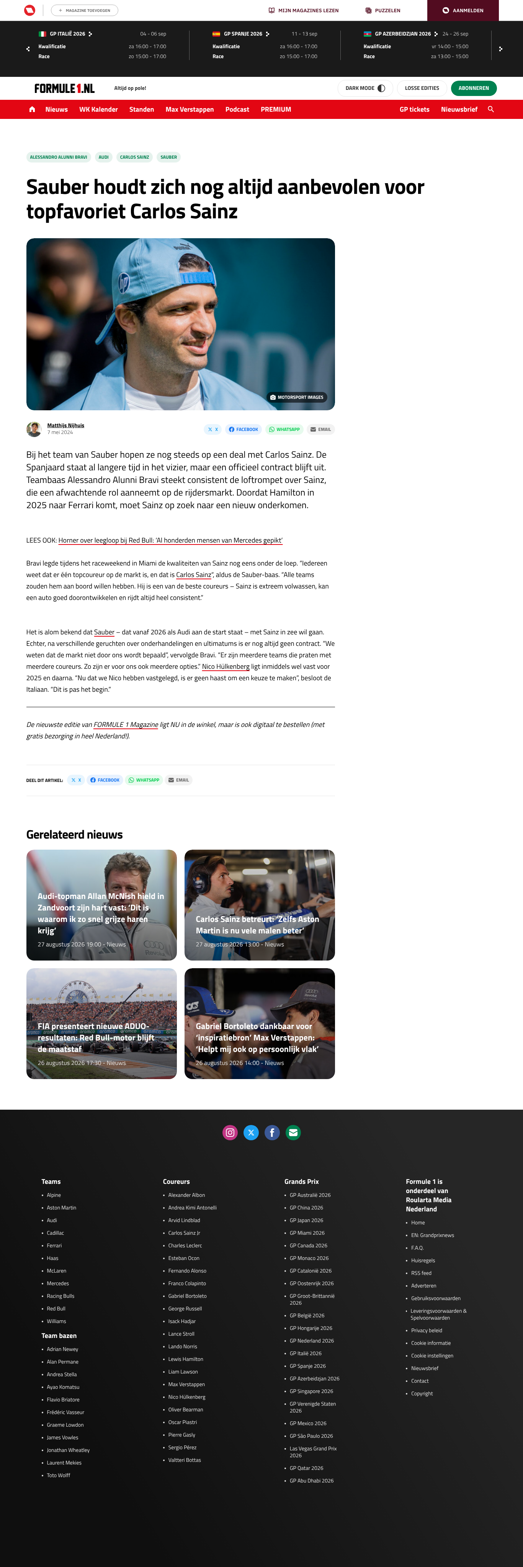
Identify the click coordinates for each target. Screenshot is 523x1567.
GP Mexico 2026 (308, 1423)
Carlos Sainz (134, 157)
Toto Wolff (58, 1475)
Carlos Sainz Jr (184, 1233)
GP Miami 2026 (307, 1233)
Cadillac (55, 1233)
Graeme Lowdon (65, 1425)
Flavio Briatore (63, 1399)
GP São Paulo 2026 (311, 1436)
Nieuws (57, 109)
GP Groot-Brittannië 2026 (312, 1300)
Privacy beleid (426, 1330)
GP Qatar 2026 (306, 1468)
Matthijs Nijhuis (66, 425)
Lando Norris (182, 1346)
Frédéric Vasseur (66, 1412)
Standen (141, 109)
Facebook (247, 429)
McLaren (57, 1271)
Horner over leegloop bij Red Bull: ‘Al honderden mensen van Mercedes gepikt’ (171, 540)
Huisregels (423, 1260)
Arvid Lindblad (184, 1220)
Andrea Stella (62, 1374)
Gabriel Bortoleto (187, 1296)
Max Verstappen (190, 109)
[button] (463, 10)
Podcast (237, 109)
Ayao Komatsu (63, 1387)
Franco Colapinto (187, 1283)
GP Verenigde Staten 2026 (313, 1407)
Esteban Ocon (183, 1258)
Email (324, 429)
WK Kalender (98, 109)
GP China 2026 (306, 1208)
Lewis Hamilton (185, 1359)
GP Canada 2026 (308, 1245)
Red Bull (56, 1308)
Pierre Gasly (181, 1435)
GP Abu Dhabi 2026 (312, 1481)
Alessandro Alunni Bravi (58, 157)
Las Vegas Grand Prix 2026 (313, 1452)
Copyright (422, 1393)
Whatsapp (288, 429)
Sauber (168, 157)
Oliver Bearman (185, 1409)
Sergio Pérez (182, 1447)
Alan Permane (63, 1362)
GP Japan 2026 (306, 1220)
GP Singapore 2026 (311, 1391)
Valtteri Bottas (184, 1460)
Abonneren (474, 88)
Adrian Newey (62, 1349)
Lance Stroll (181, 1334)
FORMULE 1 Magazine (125, 724)
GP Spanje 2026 (308, 1366)
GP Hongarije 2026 (311, 1328)
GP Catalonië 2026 (311, 1271)
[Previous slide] (28, 49)
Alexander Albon (186, 1195)
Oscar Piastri (182, 1422)
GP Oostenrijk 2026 (312, 1283)
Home (418, 1222)
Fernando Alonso (187, 1271)
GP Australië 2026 (310, 1195)
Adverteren (423, 1286)
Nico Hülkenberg (226, 666)
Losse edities (422, 88)
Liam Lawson (183, 1372)
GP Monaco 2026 (309, 1258)
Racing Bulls (61, 1296)
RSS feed (421, 1273)
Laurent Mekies (64, 1463)
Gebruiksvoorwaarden (436, 1298)
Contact (419, 1381)
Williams (56, 1321)
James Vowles (62, 1437)
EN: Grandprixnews (432, 1235)
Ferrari (54, 1245)
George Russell (185, 1308)
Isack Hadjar (182, 1321)
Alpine (54, 1195)
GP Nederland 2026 (312, 1341)
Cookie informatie (431, 1343)
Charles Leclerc (185, 1245)
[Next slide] (502, 49)
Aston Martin (62, 1208)
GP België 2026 (307, 1315)
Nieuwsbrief (459, 109)
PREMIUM (276, 109)
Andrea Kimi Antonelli (192, 1208)
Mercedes (58, 1283)
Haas (53, 1258)
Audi (104, 157)
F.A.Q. (417, 1248)
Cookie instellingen (432, 1355)
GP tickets (415, 109)
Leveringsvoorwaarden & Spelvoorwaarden (439, 1315)
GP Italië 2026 (306, 1353)
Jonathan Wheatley (68, 1450)
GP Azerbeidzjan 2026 (315, 1378)
